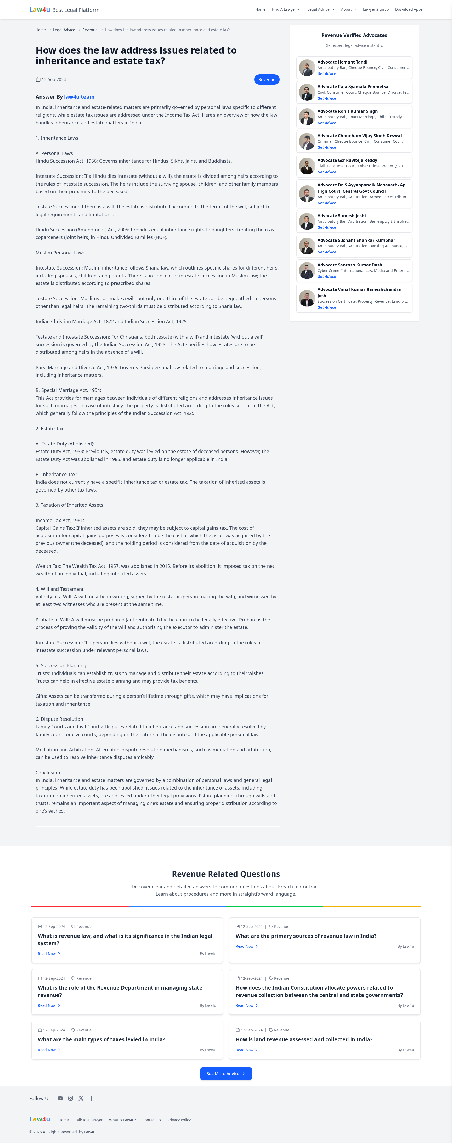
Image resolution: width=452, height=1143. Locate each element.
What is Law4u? (122, 1119)
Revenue (90, 29)
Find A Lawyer (284, 9)
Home (260, 9)
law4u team (79, 96)
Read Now (47, 953)
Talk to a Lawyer (89, 1119)
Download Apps (409, 9)
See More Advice (223, 1074)
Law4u (89, 1131)
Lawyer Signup (376, 9)
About (346, 9)
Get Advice (327, 73)
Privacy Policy (179, 1119)
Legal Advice (319, 9)
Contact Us (151, 1119)
